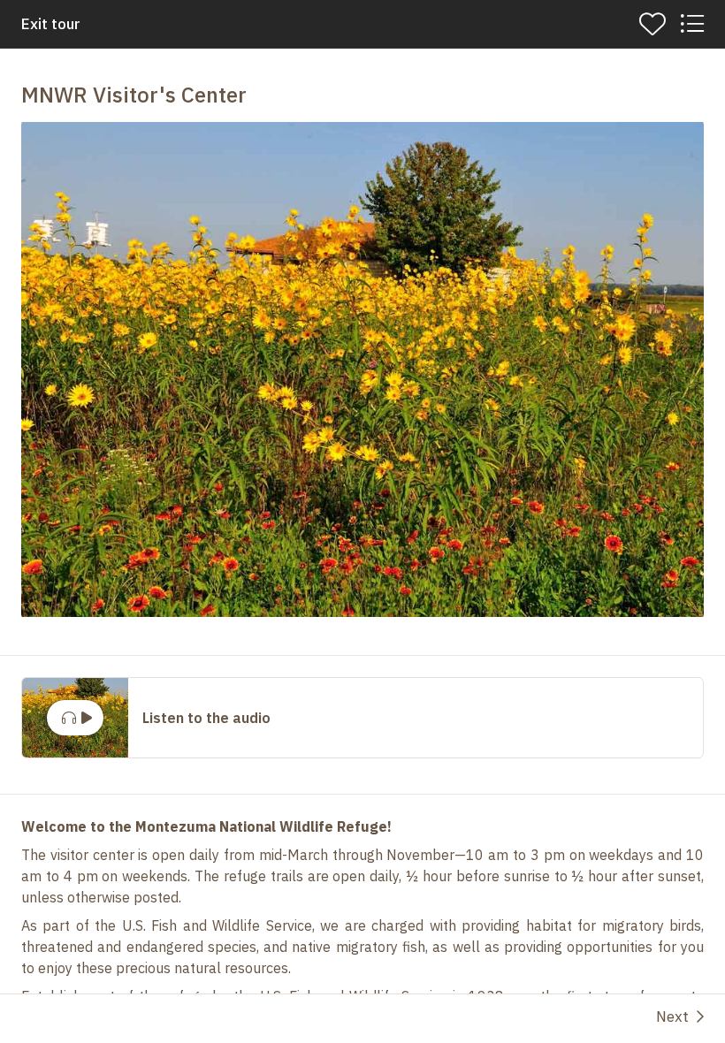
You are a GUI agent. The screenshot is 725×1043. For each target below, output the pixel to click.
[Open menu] (691, 23)
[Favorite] (652, 24)
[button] (362, 369)
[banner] (362, 24)
